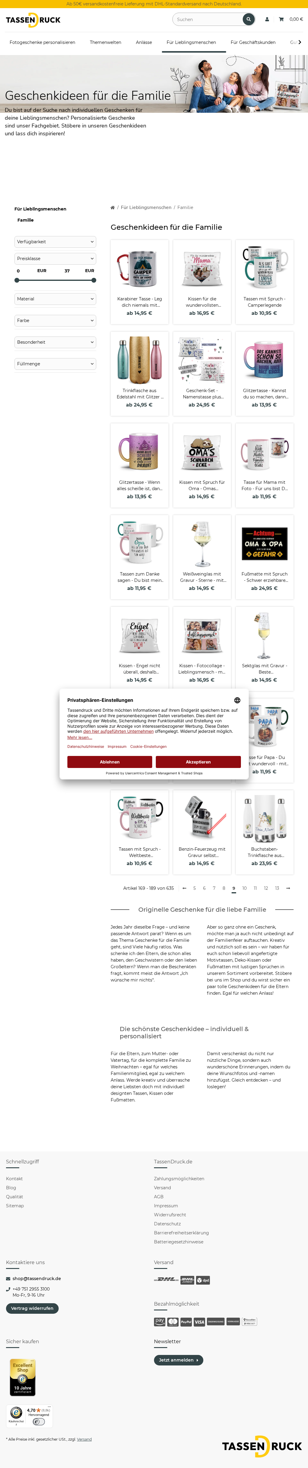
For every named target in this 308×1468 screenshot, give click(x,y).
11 (255, 888)
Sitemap (15, 1205)
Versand (162, 1187)
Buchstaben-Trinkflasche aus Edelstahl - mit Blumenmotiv (265, 852)
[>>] (288, 888)
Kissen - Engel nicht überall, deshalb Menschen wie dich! (139, 669)
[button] (267, 19)
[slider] (16, 280)
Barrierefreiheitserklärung (181, 1233)
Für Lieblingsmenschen (40, 209)
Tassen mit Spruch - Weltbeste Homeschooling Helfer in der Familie (139, 852)
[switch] (39, 1421)
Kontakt (14, 1178)
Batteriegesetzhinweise (178, 1242)
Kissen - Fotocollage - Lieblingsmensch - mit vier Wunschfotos (202, 669)
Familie (25, 220)
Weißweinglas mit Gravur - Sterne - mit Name (202, 577)
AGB (159, 1196)
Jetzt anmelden (176, 1360)
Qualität (14, 1196)
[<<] (184, 888)
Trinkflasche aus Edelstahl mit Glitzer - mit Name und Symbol (140, 394)
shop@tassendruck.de (37, 1278)
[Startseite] (112, 208)
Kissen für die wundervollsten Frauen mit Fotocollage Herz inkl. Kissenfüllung (202, 302)
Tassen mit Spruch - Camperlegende (264, 302)
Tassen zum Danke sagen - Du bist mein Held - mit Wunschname (140, 577)
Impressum (166, 1205)
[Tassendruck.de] (33, 20)
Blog (11, 1187)
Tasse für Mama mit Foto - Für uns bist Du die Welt (265, 486)
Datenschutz (167, 1224)
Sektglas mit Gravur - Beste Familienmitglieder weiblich (264, 669)
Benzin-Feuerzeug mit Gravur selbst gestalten (202, 852)
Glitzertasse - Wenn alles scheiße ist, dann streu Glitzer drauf (139, 486)
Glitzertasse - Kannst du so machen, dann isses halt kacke (264, 394)
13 (277, 888)
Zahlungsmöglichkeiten (179, 1178)
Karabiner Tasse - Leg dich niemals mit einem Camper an (139, 302)
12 (266, 888)
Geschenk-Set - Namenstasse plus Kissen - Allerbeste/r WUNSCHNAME (202, 394)
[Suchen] (249, 19)
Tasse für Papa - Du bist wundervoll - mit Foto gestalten (265, 761)
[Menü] (49, 1408)
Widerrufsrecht (170, 1215)
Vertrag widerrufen (32, 1308)
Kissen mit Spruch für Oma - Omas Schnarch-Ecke (202, 486)
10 (244, 888)
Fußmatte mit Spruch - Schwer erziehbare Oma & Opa (265, 577)
